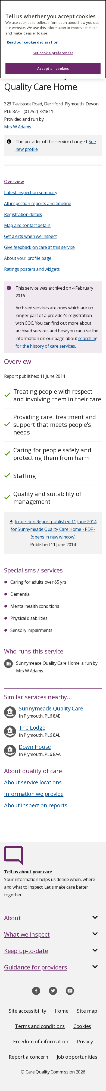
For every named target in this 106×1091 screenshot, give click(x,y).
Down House (35, 746)
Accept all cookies (53, 68)
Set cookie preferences (53, 52)
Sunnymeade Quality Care (51, 708)
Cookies (82, 1026)
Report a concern (28, 1056)
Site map (87, 1010)
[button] (53, 918)
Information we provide (33, 794)
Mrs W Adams (17, 127)
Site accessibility (27, 1010)
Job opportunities (77, 1056)
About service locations (33, 782)
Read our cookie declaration (32, 42)
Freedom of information (40, 1041)
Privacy (85, 1041)
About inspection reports (35, 805)
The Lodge (32, 727)
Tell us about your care (28, 872)
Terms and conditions (40, 1026)
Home (61, 1010)
